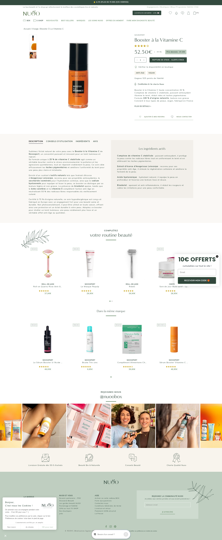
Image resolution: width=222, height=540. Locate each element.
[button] (142, 46)
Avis (95, 141)
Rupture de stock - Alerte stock (168, 60)
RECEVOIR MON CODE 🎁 (197, 280)
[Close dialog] (217, 256)
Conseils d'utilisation (59, 141)
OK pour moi (47, 527)
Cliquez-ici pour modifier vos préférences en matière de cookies (138, 531)
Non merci (11, 527)
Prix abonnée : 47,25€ (176, 52)
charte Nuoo (158, 84)
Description (36, 141)
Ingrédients (83, 141)
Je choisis (30, 527)
